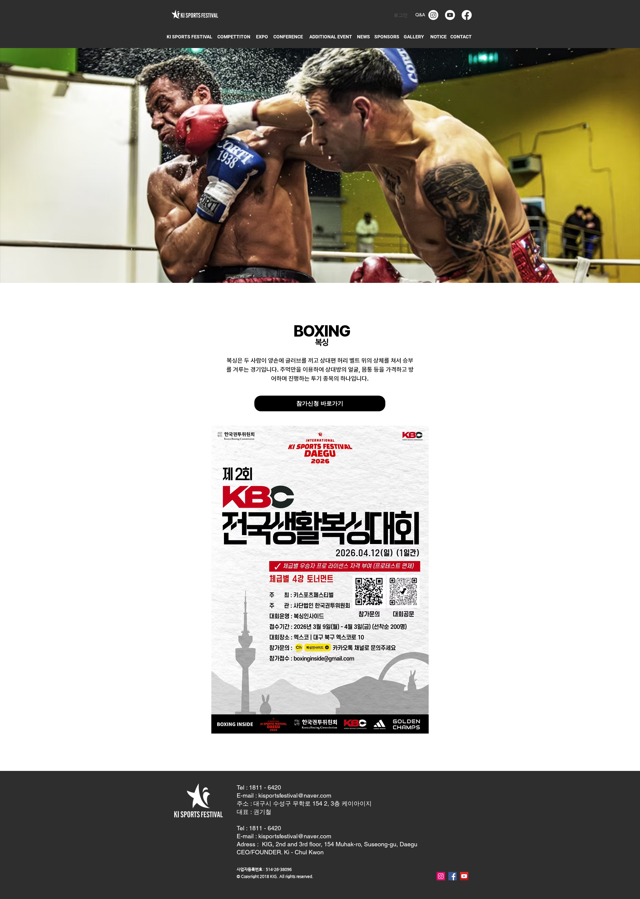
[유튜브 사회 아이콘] (464, 876)
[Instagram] (433, 15)
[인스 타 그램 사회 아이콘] (441, 876)
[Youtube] (450, 15)
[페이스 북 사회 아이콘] (452, 876)
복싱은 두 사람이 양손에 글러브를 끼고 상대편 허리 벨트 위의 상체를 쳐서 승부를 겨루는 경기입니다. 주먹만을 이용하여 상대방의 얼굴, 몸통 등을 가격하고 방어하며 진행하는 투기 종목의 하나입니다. (320, 369)
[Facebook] (467, 15)
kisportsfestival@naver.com (294, 795)
